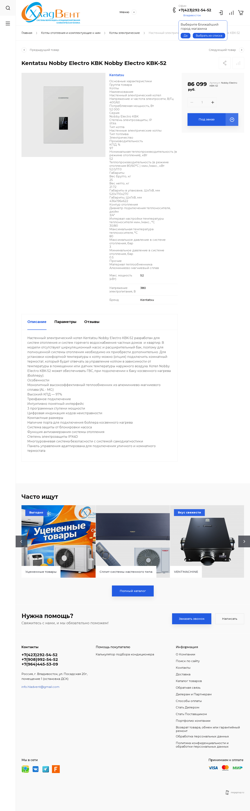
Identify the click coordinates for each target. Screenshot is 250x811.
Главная (26, 33)
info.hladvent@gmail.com (40, 687)
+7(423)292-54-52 (195, 10)
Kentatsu (116, 75)
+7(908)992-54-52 (39, 659)
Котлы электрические (124, 33)
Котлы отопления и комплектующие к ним (70, 33)
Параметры (65, 322)
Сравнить (238, 63)
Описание (36, 322)
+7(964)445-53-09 (39, 664)
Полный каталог (133, 591)
